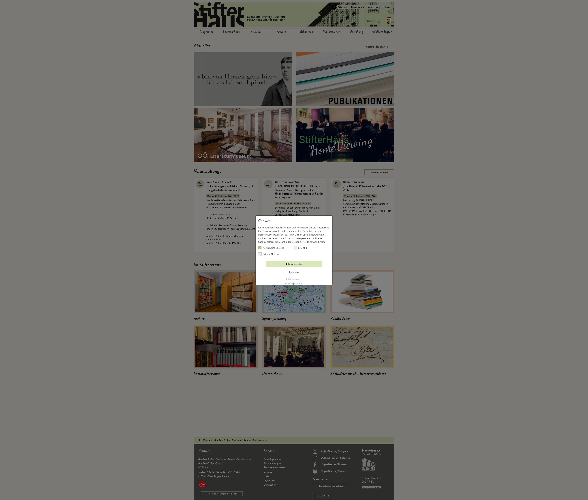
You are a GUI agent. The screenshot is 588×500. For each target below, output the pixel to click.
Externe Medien (271, 254)
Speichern (294, 272)
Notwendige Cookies (273, 247)
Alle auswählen (294, 264)
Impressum (288, 283)
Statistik (302, 247)
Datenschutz (299, 283)
